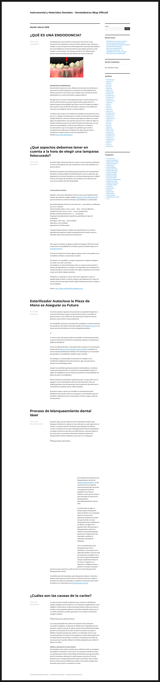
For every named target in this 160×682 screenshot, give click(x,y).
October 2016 (109, 116)
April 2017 (109, 108)
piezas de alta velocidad (68, 349)
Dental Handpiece (111, 167)
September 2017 (110, 101)
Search (107, 26)
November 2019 (110, 79)
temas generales (34, 44)
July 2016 (108, 122)
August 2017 (109, 102)
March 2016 (109, 129)
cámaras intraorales (111, 163)
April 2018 (109, 88)
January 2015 (109, 146)
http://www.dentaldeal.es (64, 135)
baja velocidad (81, 349)
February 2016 (110, 130)
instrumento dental (111, 176)
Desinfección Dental (111, 169)
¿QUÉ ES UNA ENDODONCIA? (55, 35)
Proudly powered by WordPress (74, 674)
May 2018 (108, 87)
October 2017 (109, 99)
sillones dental (110, 193)
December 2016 (110, 113)
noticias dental (34, 164)
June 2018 (109, 85)
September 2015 (110, 139)
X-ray (107, 198)
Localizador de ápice (111, 184)
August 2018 (109, 81)
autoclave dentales (56, 249)
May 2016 (108, 125)
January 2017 (109, 111)
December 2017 (110, 95)
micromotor (109, 186)
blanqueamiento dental (80, 583)
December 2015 (110, 134)
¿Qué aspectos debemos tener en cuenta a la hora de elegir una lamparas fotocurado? (64, 151)
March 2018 (109, 90)
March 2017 (109, 109)
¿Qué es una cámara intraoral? (114, 48)
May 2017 (108, 106)
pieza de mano (91, 326)
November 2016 (110, 115)
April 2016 (109, 127)
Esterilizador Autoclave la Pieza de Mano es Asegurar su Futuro (60, 303)
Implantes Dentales (111, 174)
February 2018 (110, 92)
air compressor (110, 158)
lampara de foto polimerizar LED (87, 197)
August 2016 (109, 120)
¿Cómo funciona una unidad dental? (115, 53)
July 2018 (108, 83)
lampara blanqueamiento (85, 482)
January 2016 (109, 132)
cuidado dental (110, 165)
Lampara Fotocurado (111, 181)
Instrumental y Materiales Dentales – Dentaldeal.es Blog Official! (69, 12)
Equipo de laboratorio (112, 170)
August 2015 (109, 141)
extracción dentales (111, 172)
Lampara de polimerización (113, 179)
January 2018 (109, 94)
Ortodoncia (109, 190)
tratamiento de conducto (112, 197)
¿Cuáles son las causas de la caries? (61, 596)
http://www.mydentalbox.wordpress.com (69, 288)
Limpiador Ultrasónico (112, 183)
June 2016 (109, 123)
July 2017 (108, 104)
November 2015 (110, 136)
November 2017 (110, 97)
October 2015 (109, 137)
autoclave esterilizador (112, 160)
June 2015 (109, 144)
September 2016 (110, 118)
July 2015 (108, 143)
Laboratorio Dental (111, 177)
